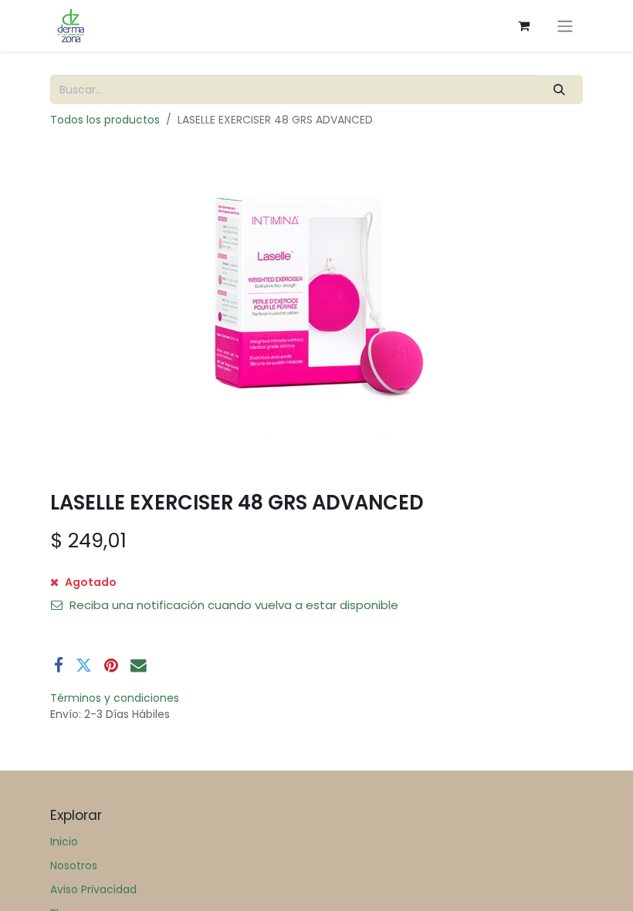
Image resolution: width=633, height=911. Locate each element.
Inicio (64, 841)
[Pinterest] (111, 666)
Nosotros (73, 865)
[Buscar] (560, 90)
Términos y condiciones (114, 698)
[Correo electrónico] (138, 666)
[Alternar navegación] (565, 26)
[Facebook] (58, 666)
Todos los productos (105, 119)
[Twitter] (84, 666)
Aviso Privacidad (93, 889)
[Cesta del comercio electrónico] (523, 25)
